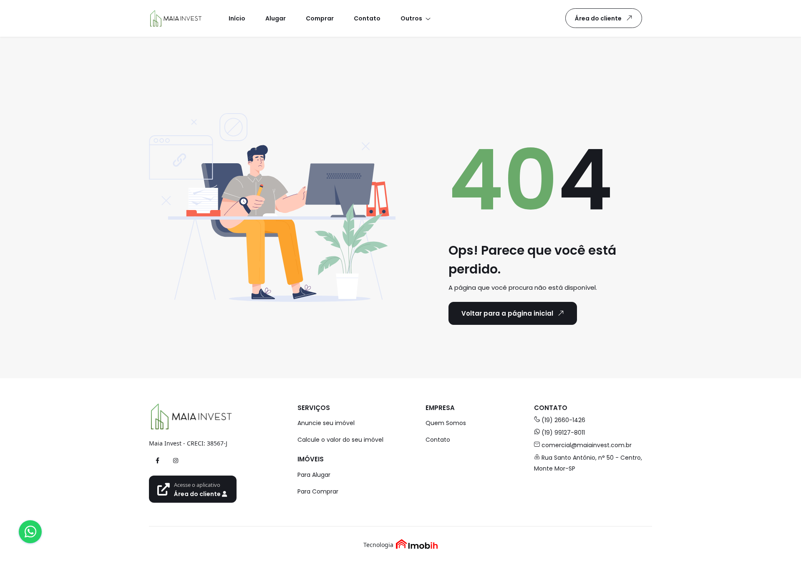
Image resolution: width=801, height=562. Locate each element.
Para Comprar (317, 491)
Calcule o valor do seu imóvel (340, 439)
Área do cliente (598, 18)
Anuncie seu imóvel (326, 423)
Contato (438, 439)
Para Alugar (313, 475)
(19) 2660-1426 (563, 420)
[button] (415, 18)
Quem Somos (446, 423)
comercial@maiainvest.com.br (587, 445)
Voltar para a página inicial (507, 313)
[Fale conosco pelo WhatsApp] (30, 531)
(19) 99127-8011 (563, 432)
